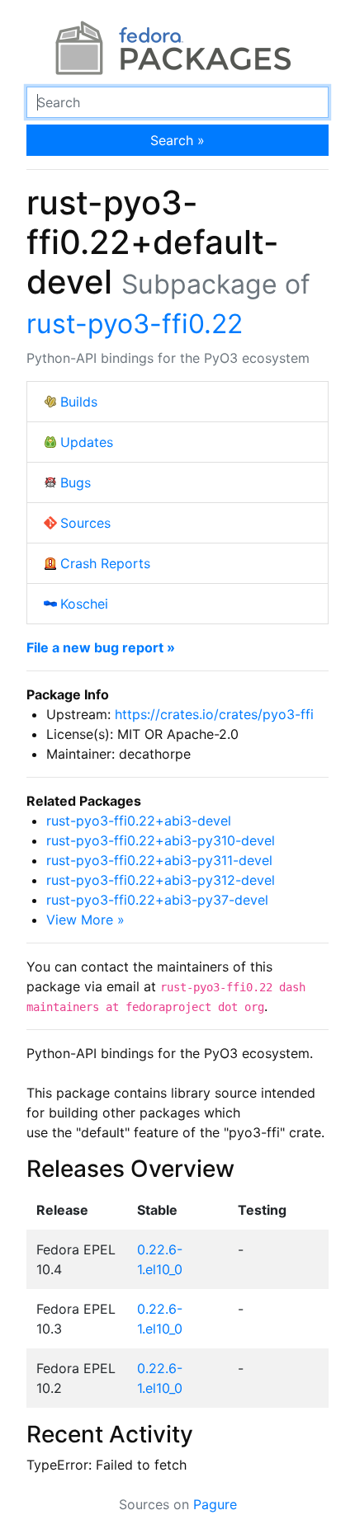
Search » (177, 140)
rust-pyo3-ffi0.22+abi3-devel (138, 820)
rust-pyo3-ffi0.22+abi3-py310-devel (160, 840)
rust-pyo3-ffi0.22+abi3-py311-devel (159, 860)
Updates (86, 442)
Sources (85, 523)
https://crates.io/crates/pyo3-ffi (214, 714)
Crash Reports (105, 563)
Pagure (215, 1504)
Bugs (75, 482)
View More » (85, 919)
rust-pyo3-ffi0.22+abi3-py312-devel (160, 880)
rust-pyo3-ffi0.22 (134, 324)
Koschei (84, 603)
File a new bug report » (100, 647)
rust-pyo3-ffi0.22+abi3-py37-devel (157, 900)
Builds (78, 401)
